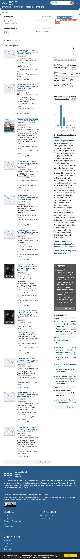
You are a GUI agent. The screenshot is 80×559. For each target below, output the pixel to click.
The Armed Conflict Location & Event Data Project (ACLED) (66, 324)
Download (22, 58)
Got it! (70, 555)
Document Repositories (12, 521)
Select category (11, 45)
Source (63, 73)
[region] (65, 36)
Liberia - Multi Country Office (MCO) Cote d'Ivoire (65, 251)
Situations (6, 7)
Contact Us (8, 543)
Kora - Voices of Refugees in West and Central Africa (66, 401)
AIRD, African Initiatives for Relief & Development (66, 377)
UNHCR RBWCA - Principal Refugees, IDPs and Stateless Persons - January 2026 (27, 360)
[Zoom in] (73, 48)
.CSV (43, 16)
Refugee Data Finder (48, 518)
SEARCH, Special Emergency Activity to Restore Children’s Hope (66, 349)
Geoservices (8, 526)
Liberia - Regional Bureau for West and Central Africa (64, 141)
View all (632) (45, 462)
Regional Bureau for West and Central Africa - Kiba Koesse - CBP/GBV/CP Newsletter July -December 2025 (27, 267)
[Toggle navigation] (77, 2)
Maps (6, 529)
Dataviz (6, 524)
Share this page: (22, 79)
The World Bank (62, 340)
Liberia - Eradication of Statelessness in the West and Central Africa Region (64, 244)
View (29, 58)
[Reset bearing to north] (73, 54)
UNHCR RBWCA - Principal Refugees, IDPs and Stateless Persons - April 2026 (27, 163)
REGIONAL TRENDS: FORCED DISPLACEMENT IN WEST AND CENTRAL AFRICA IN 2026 (28, 121)
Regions (29, 7)
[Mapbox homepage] (56, 55)
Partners (40, 7)
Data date (71, 73)
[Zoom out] (73, 51)
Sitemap (7, 546)
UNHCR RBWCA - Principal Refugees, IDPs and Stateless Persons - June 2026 (27, 52)
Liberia (6, 13)
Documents (8, 518)
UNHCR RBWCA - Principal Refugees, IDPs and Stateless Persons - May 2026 (27, 86)
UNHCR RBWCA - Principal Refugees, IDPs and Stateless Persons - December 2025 (27, 394)
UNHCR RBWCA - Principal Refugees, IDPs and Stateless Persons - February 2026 (27, 232)
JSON (48, 16)
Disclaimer (8, 549)
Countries (18, 7)
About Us (7, 540)
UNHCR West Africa (63, 390)
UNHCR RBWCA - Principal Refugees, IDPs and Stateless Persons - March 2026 (27, 197)
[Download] (9, 53)
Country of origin (56, 73)
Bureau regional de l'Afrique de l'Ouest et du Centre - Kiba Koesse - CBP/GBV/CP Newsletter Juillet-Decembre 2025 (27, 314)
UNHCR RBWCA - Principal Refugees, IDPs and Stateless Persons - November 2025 (27, 429)
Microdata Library (46, 515)
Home (6, 515)
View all (70, 308)
